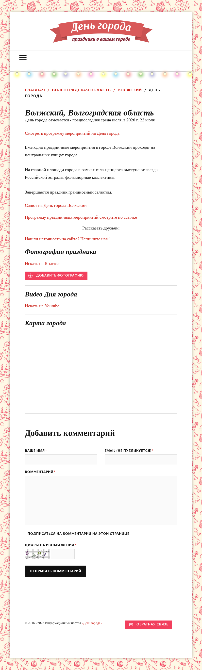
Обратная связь (152, 624)
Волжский (130, 90)
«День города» (92, 623)
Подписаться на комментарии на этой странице (78, 533)
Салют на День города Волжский (56, 205)
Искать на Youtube (42, 306)
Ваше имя (36, 450)
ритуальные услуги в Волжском (115, 4)
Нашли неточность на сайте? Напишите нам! (67, 239)
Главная (35, 90)
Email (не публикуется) (129, 450)
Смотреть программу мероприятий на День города (72, 133)
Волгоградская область (81, 90)
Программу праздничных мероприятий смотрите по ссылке (81, 217)
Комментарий (40, 472)
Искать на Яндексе (42, 263)
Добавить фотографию (60, 275)
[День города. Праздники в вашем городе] (101, 39)
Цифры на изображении (51, 545)
